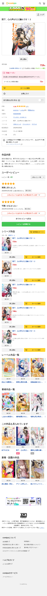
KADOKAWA (17, 114)
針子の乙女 (5, 450)
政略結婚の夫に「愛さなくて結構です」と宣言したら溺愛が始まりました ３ (37, 382)
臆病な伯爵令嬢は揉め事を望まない (37, 450)
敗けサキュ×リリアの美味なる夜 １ (37, 484)
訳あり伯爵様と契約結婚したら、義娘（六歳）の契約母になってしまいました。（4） (8, 382)
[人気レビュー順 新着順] (38, 177)
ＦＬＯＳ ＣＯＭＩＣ (19, 117)
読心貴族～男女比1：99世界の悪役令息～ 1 (8, 484)
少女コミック (17, 124)
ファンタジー (26, 124)
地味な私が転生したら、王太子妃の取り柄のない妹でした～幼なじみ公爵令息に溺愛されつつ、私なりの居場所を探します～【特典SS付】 (37, 417)
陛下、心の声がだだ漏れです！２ (23, 261)
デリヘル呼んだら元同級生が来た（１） (22, 484)
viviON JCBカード (15, 68)
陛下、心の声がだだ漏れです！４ (23, 308)
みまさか (16, 110)
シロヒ (22, 110)
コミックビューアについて (13, 144)
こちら (42, 527)
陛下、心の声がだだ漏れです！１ (23, 238)
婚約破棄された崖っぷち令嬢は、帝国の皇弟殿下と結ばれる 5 (22, 417)
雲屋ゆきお (31, 110)
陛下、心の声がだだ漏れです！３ (23, 284)
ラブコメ (34, 124)
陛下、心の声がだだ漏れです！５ (23, 331)
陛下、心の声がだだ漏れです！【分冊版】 (22, 450)
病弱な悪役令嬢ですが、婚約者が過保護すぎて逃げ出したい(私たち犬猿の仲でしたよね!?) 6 (22, 382)
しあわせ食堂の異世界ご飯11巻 (8, 417)
